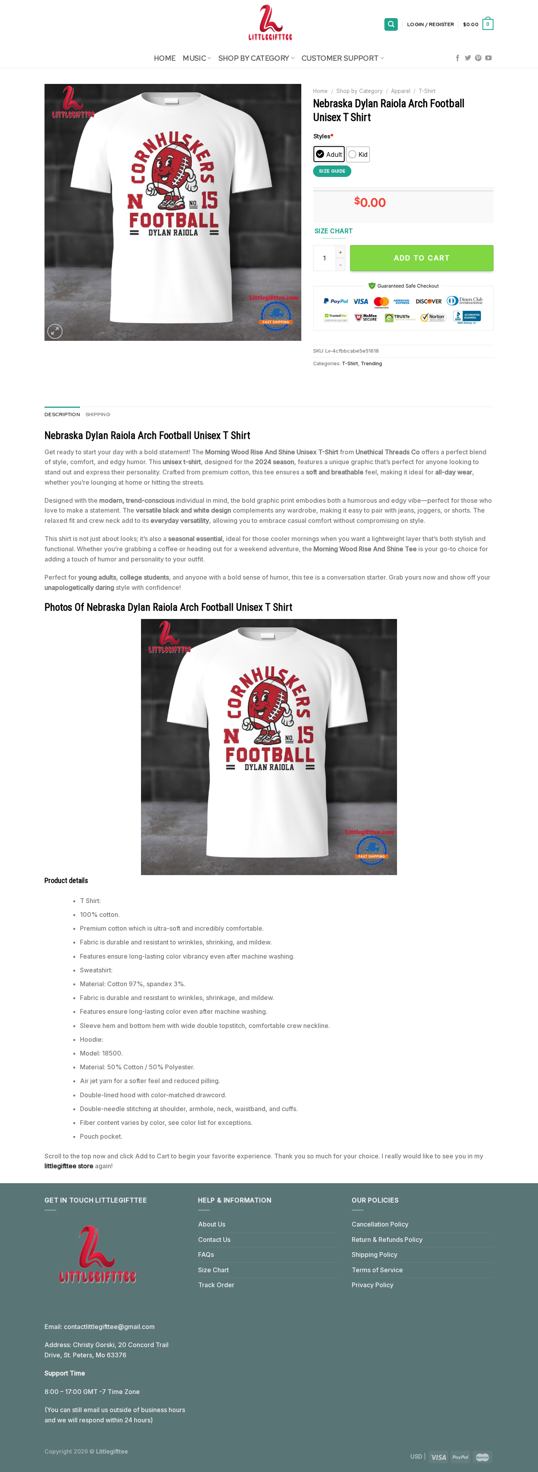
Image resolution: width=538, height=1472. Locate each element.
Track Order (216, 1285)
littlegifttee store (69, 1166)
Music (194, 58)
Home (165, 58)
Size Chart (213, 1270)
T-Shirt (427, 91)
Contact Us (214, 1239)
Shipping (97, 414)
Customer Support (340, 58)
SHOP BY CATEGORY (254, 58)
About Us (211, 1224)
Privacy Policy (372, 1285)
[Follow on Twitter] (468, 58)
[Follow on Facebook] (458, 58)
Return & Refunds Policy (387, 1239)
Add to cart (422, 258)
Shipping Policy (374, 1254)
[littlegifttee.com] (269, 24)
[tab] (62, 414)
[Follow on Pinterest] (478, 58)
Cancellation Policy (380, 1224)
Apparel (400, 91)
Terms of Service (377, 1270)
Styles (324, 136)
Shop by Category (359, 91)
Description (62, 414)
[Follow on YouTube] (488, 58)
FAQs (206, 1254)
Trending (371, 363)
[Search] (391, 24)
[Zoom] (55, 331)
